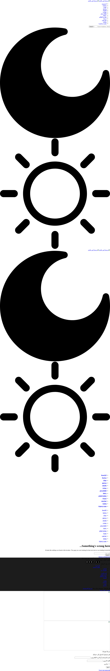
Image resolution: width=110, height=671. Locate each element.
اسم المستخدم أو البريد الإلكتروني (100, 657)
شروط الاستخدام (87, 588)
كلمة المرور (106, 661)
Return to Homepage (104, 556)
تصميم (108, 590)
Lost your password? (104, 670)
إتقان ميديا (103, 590)
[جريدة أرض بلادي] (99, 1)
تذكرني (106, 664)
